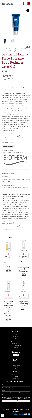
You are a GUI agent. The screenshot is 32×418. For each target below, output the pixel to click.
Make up (16, 367)
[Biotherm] (8, 78)
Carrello (16, 338)
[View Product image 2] (12, 41)
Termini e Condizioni (16, 340)
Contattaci (16, 347)
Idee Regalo (13, 51)
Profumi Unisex (16, 374)
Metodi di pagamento (16, 341)
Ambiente (16, 368)
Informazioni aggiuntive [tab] (8, 173)
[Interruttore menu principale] (28, 3)
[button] (21, 3)
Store (7, 47)
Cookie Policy (16, 411)
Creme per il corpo (16, 378)
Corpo (15, 47)
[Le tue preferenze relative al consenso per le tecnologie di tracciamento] (2, 415)
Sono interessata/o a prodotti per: (16, 392)
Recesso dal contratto (16, 345)
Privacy (26, 409)
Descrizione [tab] (5, 170)
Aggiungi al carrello (8, 146)
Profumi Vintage (16, 365)
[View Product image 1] (5, 41)
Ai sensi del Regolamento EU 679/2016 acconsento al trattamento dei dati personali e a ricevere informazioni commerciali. (16, 398)
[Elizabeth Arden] (8, 256)
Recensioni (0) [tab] (5, 176)
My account (16, 336)
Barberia (16, 376)
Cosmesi (11, 47)
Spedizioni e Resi (16, 343)
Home (3, 47)
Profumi (16, 363)
